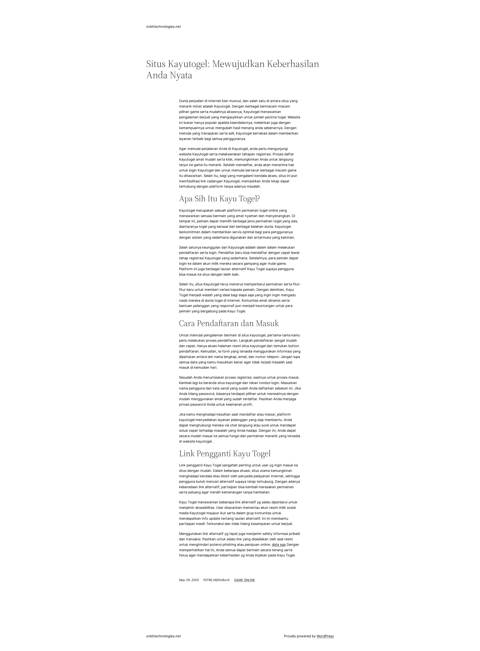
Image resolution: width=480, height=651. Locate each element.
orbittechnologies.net (163, 27)
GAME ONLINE (244, 580)
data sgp (279, 545)
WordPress (325, 636)
